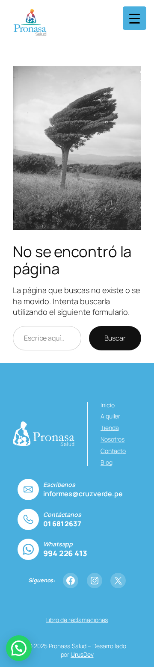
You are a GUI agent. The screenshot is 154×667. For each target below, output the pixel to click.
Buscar (115, 338)
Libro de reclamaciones (77, 620)
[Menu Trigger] (134, 18)
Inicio (107, 405)
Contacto (113, 451)
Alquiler (110, 416)
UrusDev (82, 654)
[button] (19, 648)
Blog (107, 462)
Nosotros (112, 439)
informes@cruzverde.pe (83, 493)
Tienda (109, 428)
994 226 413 (65, 553)
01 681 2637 (62, 523)
